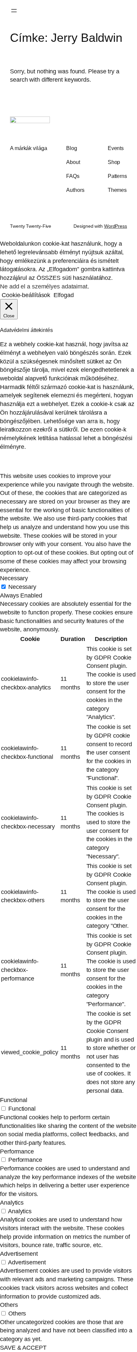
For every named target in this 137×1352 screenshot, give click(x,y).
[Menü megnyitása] (14, 11)
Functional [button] (13, 1099)
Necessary (22, 586)
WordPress (115, 226)
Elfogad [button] (63, 294)
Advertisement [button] (19, 1253)
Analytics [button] (12, 1202)
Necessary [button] (14, 578)
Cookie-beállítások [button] (26, 294)
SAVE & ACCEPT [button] (23, 1347)
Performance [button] (17, 1151)
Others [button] (9, 1304)
